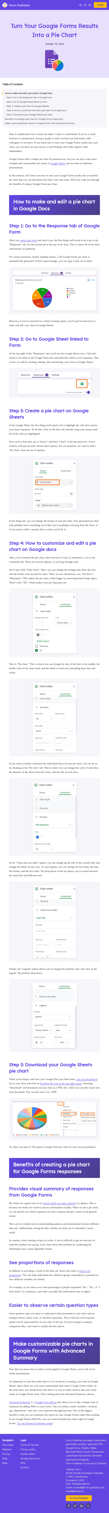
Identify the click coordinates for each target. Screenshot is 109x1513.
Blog (4, 1463)
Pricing (6, 1453)
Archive (24, 1467)
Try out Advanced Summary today (35, 1423)
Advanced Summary (19, 1402)
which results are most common (59, 1203)
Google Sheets (57, 163)
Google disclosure (30, 1458)
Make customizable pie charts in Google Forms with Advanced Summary (40, 123)
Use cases (7, 1444)
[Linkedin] (81, 1505)
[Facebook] (68, 1505)
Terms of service (29, 1444)
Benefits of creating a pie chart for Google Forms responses (34, 119)
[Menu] (90, 5)
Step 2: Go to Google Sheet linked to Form (27, 102)
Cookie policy (27, 1453)
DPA (22, 1463)
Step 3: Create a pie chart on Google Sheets (28, 106)
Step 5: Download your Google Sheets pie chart (29, 114)
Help (4, 1458)
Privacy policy (28, 1449)
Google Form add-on (46, 1402)
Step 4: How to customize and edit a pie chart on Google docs (37, 110)
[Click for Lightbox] (54, 290)
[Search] (85, 5)
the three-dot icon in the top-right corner (61, 1083)
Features (7, 1449)
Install (100, 5)
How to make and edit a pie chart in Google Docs (28, 93)
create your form (28, 240)
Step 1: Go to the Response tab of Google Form (29, 97)
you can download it (86, 1079)
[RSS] (88, 1505)
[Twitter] (75, 1505)
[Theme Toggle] (80, 5)
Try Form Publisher (78, 1498)
